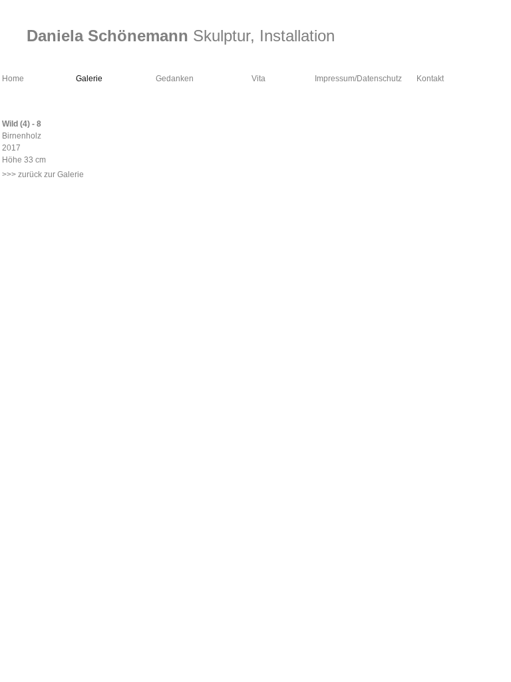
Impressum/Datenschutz (358, 78)
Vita (258, 78)
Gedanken (175, 78)
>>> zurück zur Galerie (43, 174)
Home (13, 78)
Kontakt (430, 78)
